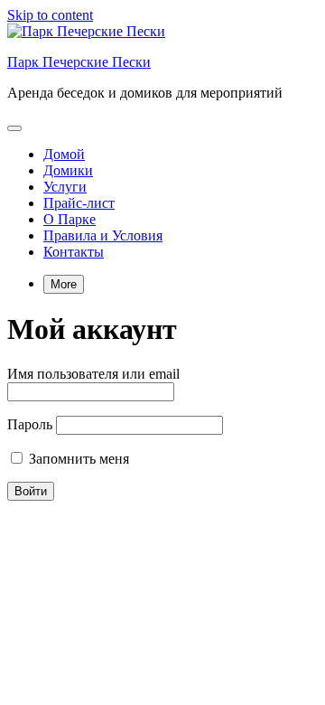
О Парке (69, 219)
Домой (64, 154)
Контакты (73, 251)
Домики (68, 170)
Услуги (65, 186)
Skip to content (50, 15)
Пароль (29, 424)
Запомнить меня (77, 458)
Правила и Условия (102, 235)
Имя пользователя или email (93, 373)
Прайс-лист (79, 203)
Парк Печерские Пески (79, 62)
